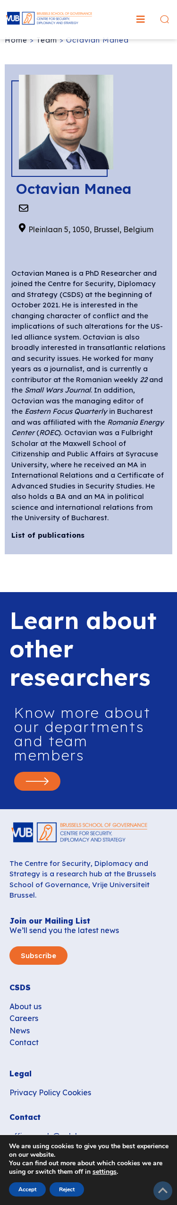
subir (162, 1190)
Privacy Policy (34, 1092)
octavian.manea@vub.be (23, 208)
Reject (67, 1189)
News (19, 1030)
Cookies (76, 1092)
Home (16, 39)
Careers (23, 1018)
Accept (27, 1189)
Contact (24, 1042)
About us (25, 1006)
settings (105, 1172)
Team (46, 39)
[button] (140, 19)
